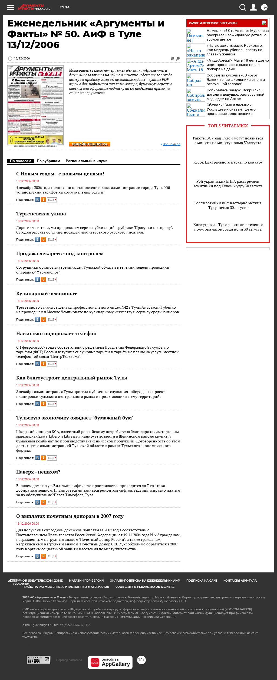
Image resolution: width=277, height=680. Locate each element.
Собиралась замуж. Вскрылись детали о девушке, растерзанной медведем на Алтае (235, 94)
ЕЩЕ (51, 200)
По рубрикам (48, 161)
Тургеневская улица (41, 213)
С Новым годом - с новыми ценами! (60, 173)
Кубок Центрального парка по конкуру (228, 162)
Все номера (171, 144)
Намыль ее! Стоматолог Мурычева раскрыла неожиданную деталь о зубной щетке (238, 34)
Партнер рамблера (69, 660)
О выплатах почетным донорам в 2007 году (70, 516)
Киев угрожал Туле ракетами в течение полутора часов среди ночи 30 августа (228, 226)
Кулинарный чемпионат (46, 293)
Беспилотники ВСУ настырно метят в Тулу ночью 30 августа (227, 205)
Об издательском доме (42, 580)
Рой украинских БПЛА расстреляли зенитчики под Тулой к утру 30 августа (228, 183)
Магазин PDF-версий (86, 580)
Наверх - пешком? (38, 471)
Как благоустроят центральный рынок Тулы (71, 377)
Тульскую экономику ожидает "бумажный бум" (75, 417)
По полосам (20, 161)
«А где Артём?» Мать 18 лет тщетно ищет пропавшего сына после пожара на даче (238, 64)
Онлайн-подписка (89, 144)
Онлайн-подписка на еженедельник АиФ (145, 580)
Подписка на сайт (201, 580)
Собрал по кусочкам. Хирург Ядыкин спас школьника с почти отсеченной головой (236, 79)
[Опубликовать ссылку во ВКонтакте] (37, 199)
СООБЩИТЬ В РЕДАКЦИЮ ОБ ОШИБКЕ (145, 587)
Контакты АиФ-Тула (240, 580)
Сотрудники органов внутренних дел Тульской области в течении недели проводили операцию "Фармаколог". (92, 269)
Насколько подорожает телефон (56, 333)
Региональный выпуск (86, 161)
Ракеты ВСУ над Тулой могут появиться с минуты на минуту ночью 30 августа (228, 140)
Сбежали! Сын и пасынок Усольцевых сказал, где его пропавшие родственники (231, 109)
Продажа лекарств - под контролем (60, 253)
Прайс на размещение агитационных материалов (65, 587)
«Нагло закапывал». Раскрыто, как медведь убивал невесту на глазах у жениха (235, 49)
